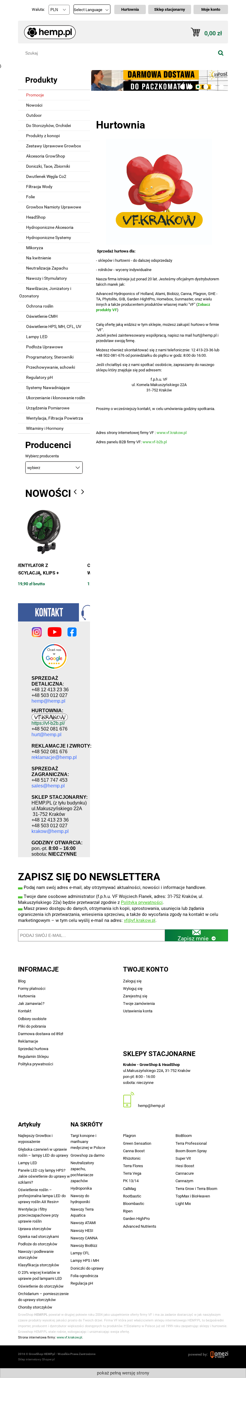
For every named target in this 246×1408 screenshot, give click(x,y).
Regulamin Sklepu (33, 1056)
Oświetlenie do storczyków (41, 1286)
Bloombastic (133, 1203)
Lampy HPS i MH (84, 1260)
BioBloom (184, 1135)
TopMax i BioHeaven (193, 1196)
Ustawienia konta (137, 1011)
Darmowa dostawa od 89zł (40, 1034)
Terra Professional (191, 1143)
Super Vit (183, 1158)
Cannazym (184, 1181)
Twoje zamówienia (139, 1003)
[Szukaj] (221, 53)
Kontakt (24, 1011)
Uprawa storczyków (34, 1228)
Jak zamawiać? (31, 1003)
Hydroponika (81, 1188)
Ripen (128, 1211)
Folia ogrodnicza (84, 1276)
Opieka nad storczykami (38, 1236)
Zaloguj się (132, 981)
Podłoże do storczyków (37, 1244)
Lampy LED (27, 1163)
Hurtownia (26, 996)
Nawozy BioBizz (83, 1245)
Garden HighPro (136, 1218)
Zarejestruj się (135, 996)
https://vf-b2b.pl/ (48, 723)
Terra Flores (133, 1166)
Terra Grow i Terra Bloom (196, 1188)
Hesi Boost (185, 1166)
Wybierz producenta (42, 456)
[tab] (182, 86)
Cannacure (185, 1173)
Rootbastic (132, 1196)
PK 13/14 (131, 1181)
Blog (22, 981)
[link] (159, 80)
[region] (159, 80)
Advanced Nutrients (139, 1226)
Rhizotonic (132, 1158)
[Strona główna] (47, 29)
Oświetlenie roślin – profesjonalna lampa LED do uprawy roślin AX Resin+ (42, 1196)
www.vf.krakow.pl (172, 432)
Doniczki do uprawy (87, 1268)
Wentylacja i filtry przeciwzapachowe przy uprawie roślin (38, 1215)
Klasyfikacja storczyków (38, 1265)
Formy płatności (31, 988)
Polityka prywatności (35, 1064)
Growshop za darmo (87, 1155)
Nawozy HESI (81, 1230)
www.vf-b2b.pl (154, 442)
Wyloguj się (132, 988)
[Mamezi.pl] (219, 1354)
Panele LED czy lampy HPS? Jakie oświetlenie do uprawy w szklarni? (44, 1176)
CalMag (129, 1188)
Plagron (129, 1135)
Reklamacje (28, 1041)
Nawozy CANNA (84, 1238)
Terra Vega (132, 1173)
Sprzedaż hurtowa (33, 1048)
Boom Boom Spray (191, 1151)
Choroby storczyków (35, 1307)
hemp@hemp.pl (151, 1105)
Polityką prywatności (142, 902)
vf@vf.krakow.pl (139, 920)
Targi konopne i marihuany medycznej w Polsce (87, 1141)
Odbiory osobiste (32, 1019)
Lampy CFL (79, 1253)
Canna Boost (134, 1151)
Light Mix (183, 1203)
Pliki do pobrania (32, 1026)
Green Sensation (137, 1143)
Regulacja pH (81, 1283)
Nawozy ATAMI (83, 1223)
